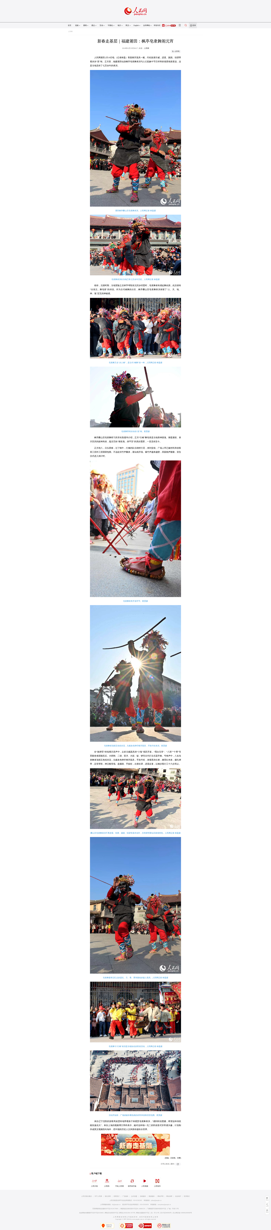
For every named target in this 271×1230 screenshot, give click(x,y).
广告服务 (125, 1196)
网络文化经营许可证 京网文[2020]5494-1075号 (120, 1213)
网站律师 (169, 1196)
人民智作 (157, 1186)
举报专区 (157, 25)
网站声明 (160, 1196)
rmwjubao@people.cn (164, 1204)
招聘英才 (117, 1196)
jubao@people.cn (156, 1200)
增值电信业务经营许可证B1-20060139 (132, 1208)
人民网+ (107, 1186)
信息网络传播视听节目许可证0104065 (91, 1213)
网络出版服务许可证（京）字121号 (147, 1213)
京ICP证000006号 (165, 1213)
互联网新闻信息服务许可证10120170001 (105, 1208)
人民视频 (144, 1186)
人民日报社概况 (86, 1196)
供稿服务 (143, 1196)
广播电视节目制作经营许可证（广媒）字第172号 (163, 1208)
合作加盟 (134, 1196)
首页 (69, 25)
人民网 (70, 31)
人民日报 (94, 1186)
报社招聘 (108, 1196)
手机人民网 (119, 1186)
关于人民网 (98, 1196)
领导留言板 (132, 1186)
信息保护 (178, 1196)
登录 (194, 25)
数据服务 (152, 1196)
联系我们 (187, 1196)
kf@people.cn (116, 1204)
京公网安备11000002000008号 (182, 1213)
